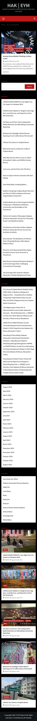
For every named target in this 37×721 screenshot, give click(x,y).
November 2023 (8, 452)
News (5, 51)
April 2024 (6, 440)
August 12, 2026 (15, 671)
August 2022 (7, 465)
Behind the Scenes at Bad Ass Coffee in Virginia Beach (16, 150)
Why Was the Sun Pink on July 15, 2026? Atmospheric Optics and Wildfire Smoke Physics (17, 160)
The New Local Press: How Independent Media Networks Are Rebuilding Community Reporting (18, 124)
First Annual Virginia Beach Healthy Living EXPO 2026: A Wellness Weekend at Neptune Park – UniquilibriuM (18, 292)
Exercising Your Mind (9, 45)
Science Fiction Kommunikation (14, 507)
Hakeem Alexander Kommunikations (13, 48)
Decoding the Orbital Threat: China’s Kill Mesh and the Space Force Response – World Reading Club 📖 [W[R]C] (17, 361)
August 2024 (7, 436)
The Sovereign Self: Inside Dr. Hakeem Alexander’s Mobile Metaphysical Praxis (17, 274)
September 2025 (8, 411)
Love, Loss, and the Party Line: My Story (17, 169)
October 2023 (8, 456)
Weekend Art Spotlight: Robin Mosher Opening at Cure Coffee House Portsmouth (18, 134)
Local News (7, 491)
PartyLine (6, 499)
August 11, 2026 (15, 705)
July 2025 (6, 416)
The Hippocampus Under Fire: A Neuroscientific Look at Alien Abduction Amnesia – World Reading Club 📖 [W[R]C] (18, 310)
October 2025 (8, 407)
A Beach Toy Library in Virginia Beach (16, 142)
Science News (19, 51)
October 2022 (8, 460)
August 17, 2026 (15, 598)
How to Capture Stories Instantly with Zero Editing (18, 177)
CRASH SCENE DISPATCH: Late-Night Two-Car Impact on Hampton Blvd (18, 103)
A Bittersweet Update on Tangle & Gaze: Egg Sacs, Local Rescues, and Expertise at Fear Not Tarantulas (18, 113)
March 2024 (7, 444)
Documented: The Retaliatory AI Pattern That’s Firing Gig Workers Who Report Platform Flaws (17, 241)
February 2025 (8, 428)
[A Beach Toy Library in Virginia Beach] (18, 688)
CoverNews (17, 718)
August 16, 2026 (15, 636)
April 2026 (6, 391)
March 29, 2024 (15, 61)
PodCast (11, 51)
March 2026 (7, 395)
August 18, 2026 (15, 560)
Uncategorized (8, 516)
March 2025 (7, 424)
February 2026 (8, 399)
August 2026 (7, 387)
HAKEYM (28, 48)
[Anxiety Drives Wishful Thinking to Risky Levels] (18, 42)
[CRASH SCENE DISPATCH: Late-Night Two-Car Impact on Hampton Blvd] (18, 541)
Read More (6, 72)
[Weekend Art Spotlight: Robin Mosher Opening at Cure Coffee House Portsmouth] (18, 652)
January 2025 (8, 432)
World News (7, 520)
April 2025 (6, 420)
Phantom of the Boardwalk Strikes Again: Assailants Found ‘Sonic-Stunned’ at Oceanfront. (17, 252)
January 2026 (8, 403)
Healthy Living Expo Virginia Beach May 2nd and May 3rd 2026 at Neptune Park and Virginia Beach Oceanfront (18, 193)
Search (4, 78)
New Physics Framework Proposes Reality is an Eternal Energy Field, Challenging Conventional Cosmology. (18, 263)
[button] (3, 18)
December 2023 (8, 448)
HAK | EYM (18, 5)
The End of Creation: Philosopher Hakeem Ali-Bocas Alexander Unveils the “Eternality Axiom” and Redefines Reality (18, 218)
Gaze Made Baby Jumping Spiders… (15, 184)
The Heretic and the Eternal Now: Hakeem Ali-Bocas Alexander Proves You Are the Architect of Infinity (17, 229)
